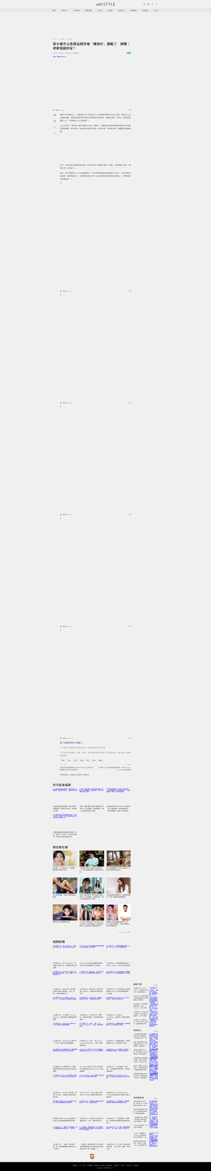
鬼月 (88, 760)
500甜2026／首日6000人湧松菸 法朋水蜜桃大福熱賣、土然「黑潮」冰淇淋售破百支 (64, 991)
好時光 (99, 10)
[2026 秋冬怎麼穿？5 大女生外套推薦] (153, 1127)
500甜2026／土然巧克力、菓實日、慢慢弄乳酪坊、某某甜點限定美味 (91, 1017)
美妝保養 (88, 10)
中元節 (62, 760)
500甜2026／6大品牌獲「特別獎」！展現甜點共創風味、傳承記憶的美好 (118, 1069)
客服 (84, 1165)
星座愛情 (133, 10)
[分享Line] (55, 121)
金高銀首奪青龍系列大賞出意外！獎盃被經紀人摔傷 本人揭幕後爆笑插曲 (141, 1077)
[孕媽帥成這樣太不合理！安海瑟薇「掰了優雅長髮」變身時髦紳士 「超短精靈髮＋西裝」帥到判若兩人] (118, 796)
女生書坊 (145, 10)
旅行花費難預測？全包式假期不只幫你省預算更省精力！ (118, 869)
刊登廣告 (74, 1165)
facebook (61, 110)
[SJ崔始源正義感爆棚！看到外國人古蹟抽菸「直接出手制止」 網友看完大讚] (65, 796)
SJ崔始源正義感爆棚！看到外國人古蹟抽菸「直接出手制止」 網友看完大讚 (65, 808)
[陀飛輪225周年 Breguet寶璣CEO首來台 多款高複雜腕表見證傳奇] (65, 1108)
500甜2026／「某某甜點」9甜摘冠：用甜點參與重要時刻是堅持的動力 (118, 1120)
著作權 (103, 1165)
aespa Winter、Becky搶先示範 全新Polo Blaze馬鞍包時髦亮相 (91, 1093)
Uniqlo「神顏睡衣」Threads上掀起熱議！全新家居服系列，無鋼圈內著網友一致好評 (141, 1136)
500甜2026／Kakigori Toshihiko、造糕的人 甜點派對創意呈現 (118, 1017)
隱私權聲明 (109, 1165)
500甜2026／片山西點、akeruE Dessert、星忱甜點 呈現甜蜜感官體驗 (65, 1017)
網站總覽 (136, 1165)
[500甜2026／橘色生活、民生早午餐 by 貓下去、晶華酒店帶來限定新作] (91, 979)
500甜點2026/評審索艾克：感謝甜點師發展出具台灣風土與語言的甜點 (65, 1069)
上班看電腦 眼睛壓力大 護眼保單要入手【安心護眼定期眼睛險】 (118, 896)
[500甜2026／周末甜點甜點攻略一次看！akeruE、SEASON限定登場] (118, 953)
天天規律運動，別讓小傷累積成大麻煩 (64, 896)
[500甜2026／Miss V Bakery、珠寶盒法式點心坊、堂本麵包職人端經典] (65, 953)
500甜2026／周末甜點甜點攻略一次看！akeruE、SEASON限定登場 (118, 964)
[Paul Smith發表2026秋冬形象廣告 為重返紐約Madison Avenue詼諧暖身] (91, 1057)
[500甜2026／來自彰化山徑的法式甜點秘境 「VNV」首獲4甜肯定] (91, 1108)
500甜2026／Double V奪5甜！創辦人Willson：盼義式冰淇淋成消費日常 (65, 1094)
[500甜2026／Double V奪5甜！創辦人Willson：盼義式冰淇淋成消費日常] (65, 1083)
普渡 (69, 760)
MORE (155, 985)
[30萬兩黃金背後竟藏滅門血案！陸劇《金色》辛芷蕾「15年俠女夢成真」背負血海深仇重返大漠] (65, 822)
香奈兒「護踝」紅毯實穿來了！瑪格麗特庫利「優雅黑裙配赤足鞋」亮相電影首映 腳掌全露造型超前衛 (141, 1070)
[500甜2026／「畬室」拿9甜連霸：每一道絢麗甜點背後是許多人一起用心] (65, 1134)
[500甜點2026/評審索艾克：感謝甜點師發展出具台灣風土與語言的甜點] (65, 1057)
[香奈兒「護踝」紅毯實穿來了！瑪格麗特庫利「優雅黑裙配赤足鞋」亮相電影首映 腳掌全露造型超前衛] (153, 1068)
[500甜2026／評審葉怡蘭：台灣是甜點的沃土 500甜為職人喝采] (118, 1031)
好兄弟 (94, 760)
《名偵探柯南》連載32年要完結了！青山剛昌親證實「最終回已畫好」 (91, 870)
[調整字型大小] (55, 133)
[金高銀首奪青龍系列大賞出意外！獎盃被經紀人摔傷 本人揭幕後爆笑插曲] (153, 1076)
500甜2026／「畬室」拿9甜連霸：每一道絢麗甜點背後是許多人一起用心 (65, 1146)
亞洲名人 (70, 39)
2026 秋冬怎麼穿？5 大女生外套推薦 (141, 1126)
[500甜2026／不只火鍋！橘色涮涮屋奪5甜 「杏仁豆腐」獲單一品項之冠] (118, 1134)
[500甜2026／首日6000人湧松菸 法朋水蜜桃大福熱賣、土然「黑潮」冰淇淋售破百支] (65, 979)
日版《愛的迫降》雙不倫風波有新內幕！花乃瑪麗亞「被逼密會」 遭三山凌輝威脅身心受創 (92, 808)
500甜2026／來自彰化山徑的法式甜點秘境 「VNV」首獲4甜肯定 (91, 1119)
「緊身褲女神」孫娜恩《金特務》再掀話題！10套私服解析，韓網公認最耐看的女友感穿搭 (141, 1120)
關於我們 (129, 1165)
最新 (54, 10)
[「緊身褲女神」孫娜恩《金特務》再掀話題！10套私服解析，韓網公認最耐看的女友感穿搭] (153, 1119)
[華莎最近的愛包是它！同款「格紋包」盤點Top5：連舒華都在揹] (153, 1143)
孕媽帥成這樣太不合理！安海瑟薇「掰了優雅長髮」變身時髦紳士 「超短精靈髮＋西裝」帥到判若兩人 (118, 809)
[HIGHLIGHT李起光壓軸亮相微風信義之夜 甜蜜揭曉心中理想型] (91, 953)
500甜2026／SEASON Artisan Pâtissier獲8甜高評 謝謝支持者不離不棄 (118, 1094)
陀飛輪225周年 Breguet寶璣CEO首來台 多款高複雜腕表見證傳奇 (65, 1119)
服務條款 (97, 1165)
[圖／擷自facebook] (92, 82)
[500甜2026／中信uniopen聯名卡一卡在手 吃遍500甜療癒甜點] (65, 1031)
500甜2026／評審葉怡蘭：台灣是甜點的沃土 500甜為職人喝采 (118, 1042)
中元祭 (75, 760)
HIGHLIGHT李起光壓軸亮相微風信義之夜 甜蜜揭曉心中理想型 (91, 964)
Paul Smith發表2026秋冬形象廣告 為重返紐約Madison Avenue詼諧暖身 (91, 1069)
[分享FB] (55, 115)
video (156, 10)
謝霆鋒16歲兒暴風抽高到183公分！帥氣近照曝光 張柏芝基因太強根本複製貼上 (118, 924)
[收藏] (55, 127)
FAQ (80, 1165)
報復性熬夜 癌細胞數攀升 (61, 922)
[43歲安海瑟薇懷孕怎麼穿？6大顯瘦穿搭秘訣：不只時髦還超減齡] (153, 1111)
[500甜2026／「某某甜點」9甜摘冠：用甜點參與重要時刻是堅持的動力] (118, 1108)
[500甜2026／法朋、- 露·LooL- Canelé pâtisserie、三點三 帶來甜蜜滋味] (91, 1031)
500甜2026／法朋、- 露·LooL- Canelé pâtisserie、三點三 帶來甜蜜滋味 (91, 1043)
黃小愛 (81, 760)
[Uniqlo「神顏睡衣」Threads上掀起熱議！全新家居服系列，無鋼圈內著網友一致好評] (153, 1135)
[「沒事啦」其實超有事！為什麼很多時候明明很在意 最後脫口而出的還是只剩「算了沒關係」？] (91, 1134)
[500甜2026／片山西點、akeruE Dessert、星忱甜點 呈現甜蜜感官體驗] (65, 1005)
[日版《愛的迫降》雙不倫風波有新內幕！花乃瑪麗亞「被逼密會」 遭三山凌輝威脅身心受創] (91, 796)
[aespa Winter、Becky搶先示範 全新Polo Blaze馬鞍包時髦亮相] (91, 1083)
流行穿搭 (77, 10)
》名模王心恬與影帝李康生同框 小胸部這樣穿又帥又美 (82, 747)
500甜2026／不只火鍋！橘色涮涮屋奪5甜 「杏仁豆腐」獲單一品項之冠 (118, 1146)
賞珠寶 (110, 10)
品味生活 (121, 10)
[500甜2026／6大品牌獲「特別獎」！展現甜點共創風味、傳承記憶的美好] (118, 1057)
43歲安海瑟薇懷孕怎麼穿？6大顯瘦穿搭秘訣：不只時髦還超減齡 (141, 1111)
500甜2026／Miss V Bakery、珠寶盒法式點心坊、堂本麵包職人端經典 (65, 965)
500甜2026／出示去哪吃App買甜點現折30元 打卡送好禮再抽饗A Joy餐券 (118, 991)
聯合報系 (116, 1165)
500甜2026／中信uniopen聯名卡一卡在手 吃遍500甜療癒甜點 (65, 1042)
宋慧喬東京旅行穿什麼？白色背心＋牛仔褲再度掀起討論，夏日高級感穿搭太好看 (141, 1104)
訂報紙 (123, 1165)
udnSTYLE (56, 39)
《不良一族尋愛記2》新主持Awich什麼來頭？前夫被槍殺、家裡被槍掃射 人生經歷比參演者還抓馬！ (92, 924)
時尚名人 (65, 10)
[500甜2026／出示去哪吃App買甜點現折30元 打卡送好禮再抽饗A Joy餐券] (118, 979)
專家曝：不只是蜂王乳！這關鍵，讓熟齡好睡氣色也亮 (64, 869)
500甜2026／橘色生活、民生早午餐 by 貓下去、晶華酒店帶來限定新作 (91, 991)
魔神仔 (100, 760)
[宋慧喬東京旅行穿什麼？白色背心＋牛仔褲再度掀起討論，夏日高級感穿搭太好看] (153, 1103)
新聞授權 (90, 1165)
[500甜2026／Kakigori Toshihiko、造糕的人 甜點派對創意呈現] (118, 1005)
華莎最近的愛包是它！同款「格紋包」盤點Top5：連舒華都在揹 (141, 1143)
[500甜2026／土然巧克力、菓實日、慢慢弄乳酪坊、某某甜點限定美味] (91, 1005)
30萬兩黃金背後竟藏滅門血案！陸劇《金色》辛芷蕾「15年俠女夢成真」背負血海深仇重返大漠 (65, 834)
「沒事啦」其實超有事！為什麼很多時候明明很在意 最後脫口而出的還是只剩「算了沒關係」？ (92, 1146)
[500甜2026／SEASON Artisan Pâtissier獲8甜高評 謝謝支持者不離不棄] (118, 1083)
